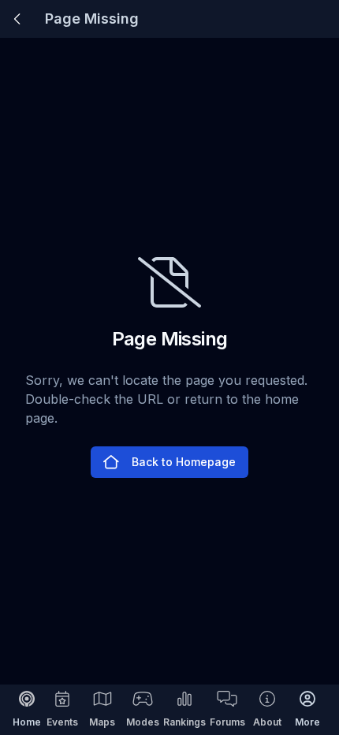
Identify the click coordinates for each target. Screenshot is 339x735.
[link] (17, 19)
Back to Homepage (184, 461)
